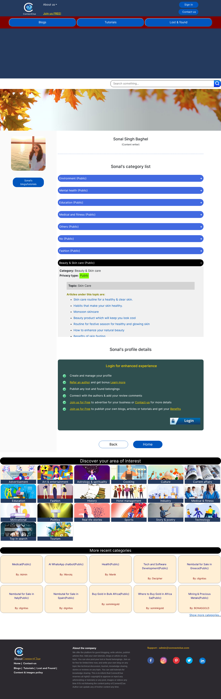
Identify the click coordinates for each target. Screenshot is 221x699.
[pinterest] (176, 660)
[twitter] (189, 660)
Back (113, 444)
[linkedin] (202, 660)
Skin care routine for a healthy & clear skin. (103, 299)
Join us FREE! (52, 13)
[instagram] (163, 660)
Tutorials (111, 22)
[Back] (113, 439)
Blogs (42, 22)
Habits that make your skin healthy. (98, 305)
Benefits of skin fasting (89, 336)
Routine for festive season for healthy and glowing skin (112, 324)
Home (148, 444)
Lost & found (179, 22)
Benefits (175, 409)
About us (49, 4)
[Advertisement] (110, 54)
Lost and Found (46, 668)
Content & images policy (28, 672)
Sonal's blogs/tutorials (28, 182)
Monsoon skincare (86, 311)
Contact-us (189, 11)
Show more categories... (205, 615)
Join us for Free (80, 402)
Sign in (188, 4)
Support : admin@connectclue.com (168, 647)
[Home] (145, 439)
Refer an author (80, 382)
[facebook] (150, 660)
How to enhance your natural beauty (99, 330)
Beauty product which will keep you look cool (105, 318)
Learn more (117, 382)
